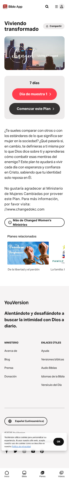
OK (58, 441)
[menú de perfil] (59, 6)
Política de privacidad (21, 446)
